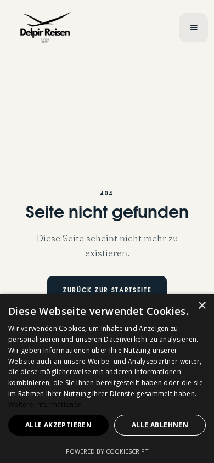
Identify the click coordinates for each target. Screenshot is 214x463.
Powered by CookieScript (107, 451)
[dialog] (107, 378)
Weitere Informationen (45, 404)
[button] (193, 27)
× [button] (202, 306)
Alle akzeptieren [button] (58, 425)
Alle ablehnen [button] (160, 425)
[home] (91, 27)
